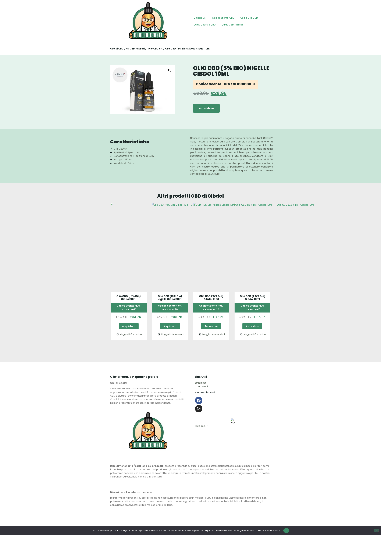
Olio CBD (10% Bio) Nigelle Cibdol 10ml (169, 297)
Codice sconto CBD (223, 17)
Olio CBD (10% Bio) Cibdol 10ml (128, 297)
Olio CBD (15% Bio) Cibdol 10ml (211, 297)
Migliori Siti (199, 17)
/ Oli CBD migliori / (135, 48)
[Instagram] (198, 408)
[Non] (376, 530)
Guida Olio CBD (249, 17)
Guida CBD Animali (232, 24)
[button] (169, 70)
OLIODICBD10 (128, 309)
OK (286, 530)
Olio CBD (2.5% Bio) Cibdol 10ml (252, 297)
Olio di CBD (117, 48)
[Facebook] (198, 400)
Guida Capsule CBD (204, 24)
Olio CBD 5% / (156, 48)
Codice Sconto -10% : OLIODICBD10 (225, 84)
